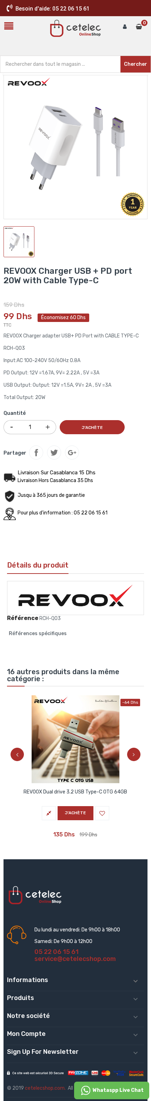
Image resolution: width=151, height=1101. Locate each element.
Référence (22, 618)
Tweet (54, 452)
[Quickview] (75, 738)
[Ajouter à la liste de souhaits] (102, 813)
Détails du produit (37, 565)
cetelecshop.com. (45, 1088)
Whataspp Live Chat (118, 1090)
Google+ (72, 452)
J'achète (92, 427)
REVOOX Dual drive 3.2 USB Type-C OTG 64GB (75, 792)
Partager (36, 452)
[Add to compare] (49, 813)
